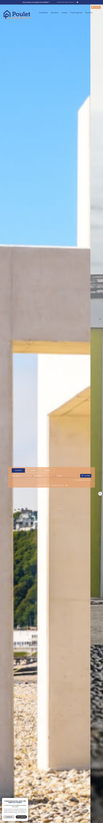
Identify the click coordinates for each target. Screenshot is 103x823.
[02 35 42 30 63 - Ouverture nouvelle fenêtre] (100, 493)
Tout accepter (21, 817)
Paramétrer (8, 817)
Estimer (47, 470)
